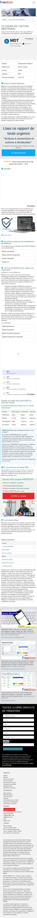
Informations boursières (9, 803)
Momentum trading (7, 559)
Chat (4, 819)
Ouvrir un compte (7, 553)
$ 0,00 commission (8, 779)
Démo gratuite (7, 793)
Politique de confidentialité (10, 802)
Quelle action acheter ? (8, 563)
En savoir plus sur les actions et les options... (13, 669)
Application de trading (9, 788)
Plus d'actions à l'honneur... (8, 700)
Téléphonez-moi (7, 817)
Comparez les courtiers (9, 784)
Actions (5, 20)
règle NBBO (15, 436)
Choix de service (7, 781)
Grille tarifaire (5, 550)
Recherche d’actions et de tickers (12, 812)
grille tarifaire (6, 461)
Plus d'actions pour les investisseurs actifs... (13, 637)
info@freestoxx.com (8, 815)
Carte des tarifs (7, 796)
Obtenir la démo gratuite (13, 749)
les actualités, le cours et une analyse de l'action (18, 634)
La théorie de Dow (7, 566)
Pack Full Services (8, 813)
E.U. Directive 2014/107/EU (10, 800)
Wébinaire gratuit (8, 795)
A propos (5, 798)
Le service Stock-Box (7, 546)
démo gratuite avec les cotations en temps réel (21, 470)
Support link (6, 820)
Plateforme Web (7, 786)
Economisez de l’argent (9, 782)
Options (5, 777)
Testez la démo (7, 235)
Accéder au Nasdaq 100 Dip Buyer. (15, 666)
